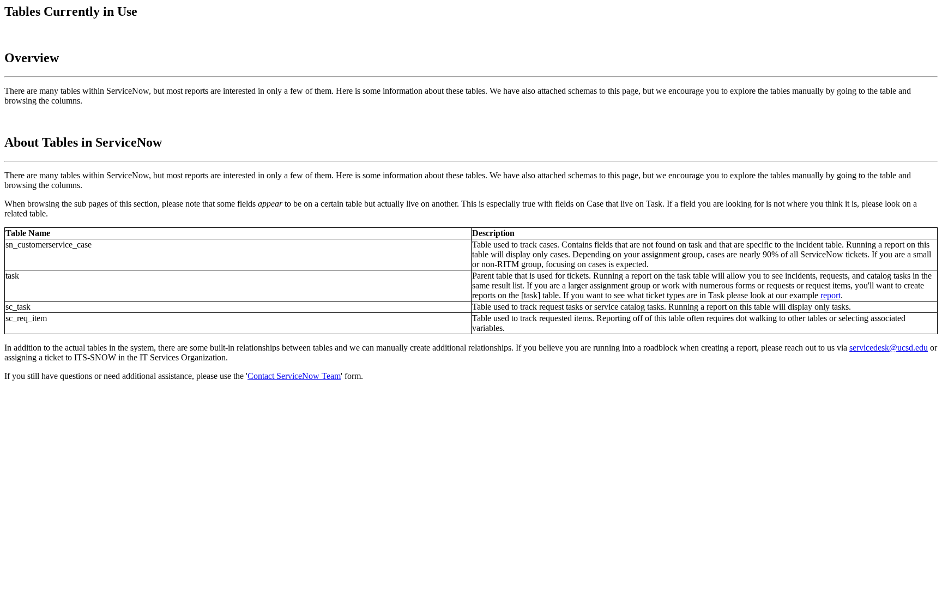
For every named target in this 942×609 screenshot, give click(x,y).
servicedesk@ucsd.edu (888, 347)
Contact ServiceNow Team (294, 376)
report (830, 295)
